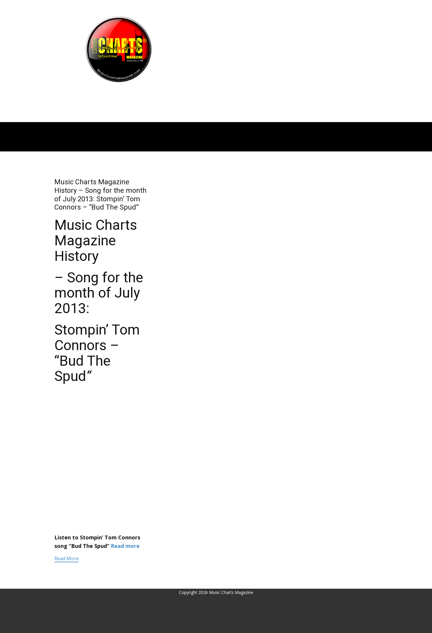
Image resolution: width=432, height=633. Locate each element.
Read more (125, 545)
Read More (66, 558)
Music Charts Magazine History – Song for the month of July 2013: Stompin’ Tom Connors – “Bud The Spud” (100, 194)
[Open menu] (118, 93)
